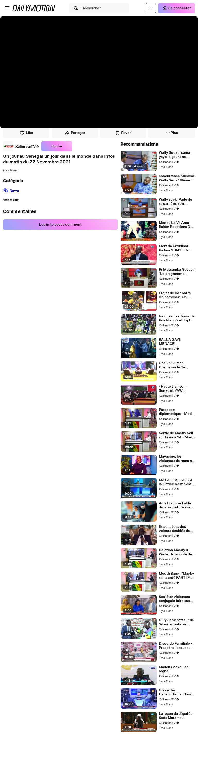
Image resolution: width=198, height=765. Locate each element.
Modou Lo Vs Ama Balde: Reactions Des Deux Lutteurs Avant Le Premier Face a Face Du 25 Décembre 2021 (176, 225)
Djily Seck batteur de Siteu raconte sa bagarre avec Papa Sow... (176, 622)
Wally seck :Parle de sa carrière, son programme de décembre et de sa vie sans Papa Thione (176, 202)
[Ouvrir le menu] (7, 8)
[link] (21, 146)
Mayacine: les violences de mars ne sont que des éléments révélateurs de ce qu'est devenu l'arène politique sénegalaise (177, 459)
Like (29, 133)
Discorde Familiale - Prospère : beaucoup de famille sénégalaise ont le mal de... (176, 646)
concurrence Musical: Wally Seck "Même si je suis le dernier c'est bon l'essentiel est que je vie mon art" (177, 178)
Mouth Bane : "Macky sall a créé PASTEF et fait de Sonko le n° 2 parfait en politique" (176, 576)
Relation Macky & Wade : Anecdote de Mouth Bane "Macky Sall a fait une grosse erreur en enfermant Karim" (176, 552)
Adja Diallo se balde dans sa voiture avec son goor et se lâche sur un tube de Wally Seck (176, 505)
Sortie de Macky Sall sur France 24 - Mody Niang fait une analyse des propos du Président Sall (176, 435)
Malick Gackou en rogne (173, 669)
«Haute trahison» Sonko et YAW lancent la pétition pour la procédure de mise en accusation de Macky (176, 389)
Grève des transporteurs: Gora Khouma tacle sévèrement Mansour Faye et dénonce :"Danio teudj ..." (176, 692)
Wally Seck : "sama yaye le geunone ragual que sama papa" (174, 155)
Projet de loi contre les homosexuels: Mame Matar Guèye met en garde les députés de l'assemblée (175, 295)
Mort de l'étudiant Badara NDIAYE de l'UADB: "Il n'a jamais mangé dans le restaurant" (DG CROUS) (176, 248)
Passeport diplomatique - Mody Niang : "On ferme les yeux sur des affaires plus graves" (176, 412)
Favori (126, 133)
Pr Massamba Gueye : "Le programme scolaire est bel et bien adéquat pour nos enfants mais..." (176, 272)
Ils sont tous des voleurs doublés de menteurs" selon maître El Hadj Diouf (175, 529)
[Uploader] (151, 8)
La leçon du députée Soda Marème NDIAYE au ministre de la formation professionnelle (176, 716)
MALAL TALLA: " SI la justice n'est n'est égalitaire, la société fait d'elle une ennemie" (176, 482)
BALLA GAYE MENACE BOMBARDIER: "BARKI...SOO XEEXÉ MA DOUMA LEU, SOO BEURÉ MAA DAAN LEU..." (177, 342)
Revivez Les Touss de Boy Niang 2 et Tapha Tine (177, 318)
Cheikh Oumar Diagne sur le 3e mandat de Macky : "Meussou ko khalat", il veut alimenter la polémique (176, 365)
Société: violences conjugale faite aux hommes (174, 599)
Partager (78, 133)
